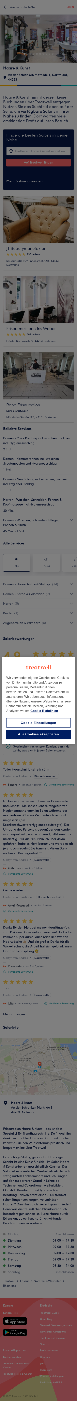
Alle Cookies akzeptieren (38, 734)
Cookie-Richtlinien (44, 711)
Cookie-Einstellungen (38, 723)
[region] (38, 700)
